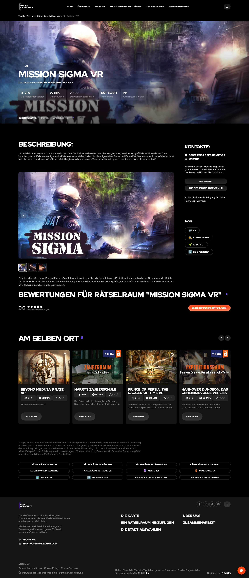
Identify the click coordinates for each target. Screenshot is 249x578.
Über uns (83, 6)
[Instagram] (206, 504)
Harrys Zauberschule (95, 389)
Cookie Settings (69, 568)
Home (70, 6)
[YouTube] (218, 504)
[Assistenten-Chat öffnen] (241, 570)
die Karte (100, 6)
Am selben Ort (63, 118)
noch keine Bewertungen (38, 309)
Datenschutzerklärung (30, 568)
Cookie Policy (51, 568)
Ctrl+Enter (217, 172)
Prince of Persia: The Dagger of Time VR (148, 391)
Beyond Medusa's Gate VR (42, 391)
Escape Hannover (49, 82)
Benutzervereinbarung (71, 572)
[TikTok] (212, 504)
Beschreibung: (27, 118)
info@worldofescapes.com (39, 543)
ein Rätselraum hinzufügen (125, 6)
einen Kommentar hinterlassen (209, 308)
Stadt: (178, 6)
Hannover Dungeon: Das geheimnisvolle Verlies (205, 391)
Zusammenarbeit (154, 6)
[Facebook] (199, 504)
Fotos (45, 118)
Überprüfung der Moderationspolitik (37, 572)
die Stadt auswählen (141, 529)
